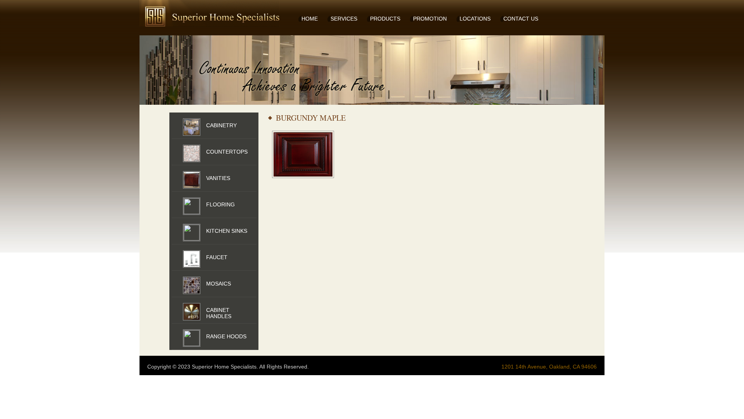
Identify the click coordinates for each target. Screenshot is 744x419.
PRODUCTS (385, 19)
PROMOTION (430, 19)
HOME (309, 19)
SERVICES (344, 19)
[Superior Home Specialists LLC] (198, 13)
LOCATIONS (475, 19)
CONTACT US (520, 19)
